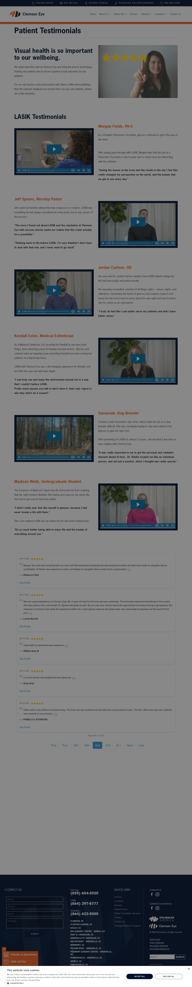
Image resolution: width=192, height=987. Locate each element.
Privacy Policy (34, 980)
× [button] (189, 969)
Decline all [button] (168, 976)
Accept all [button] (139, 976)
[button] (64, 983)
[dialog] (96, 976)
